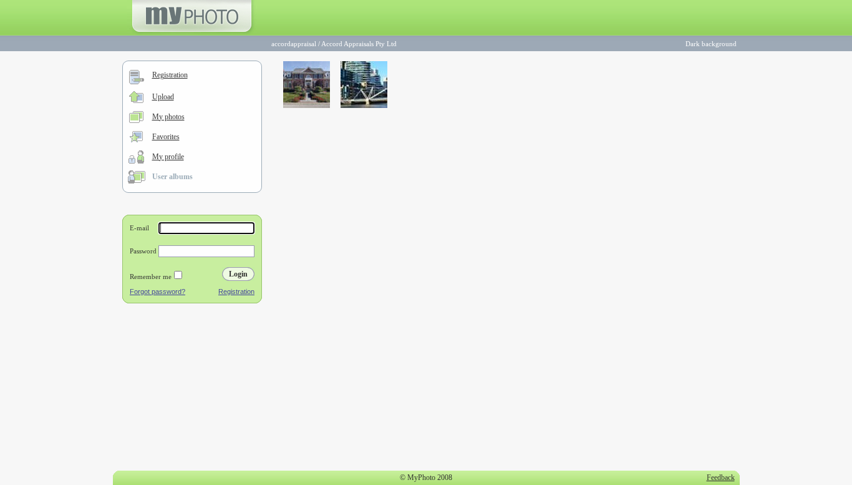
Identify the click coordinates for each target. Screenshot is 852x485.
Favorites (166, 136)
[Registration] (136, 81)
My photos (168, 116)
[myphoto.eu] (192, 33)
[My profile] (136, 161)
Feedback (721, 477)
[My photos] (136, 120)
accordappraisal (293, 43)
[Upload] (136, 100)
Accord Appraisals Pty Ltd (359, 43)
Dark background (711, 43)
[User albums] (136, 181)
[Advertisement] (192, 389)
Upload (163, 96)
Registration (170, 75)
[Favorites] (136, 139)
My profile (168, 156)
